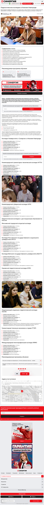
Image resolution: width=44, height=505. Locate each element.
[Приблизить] (40, 394)
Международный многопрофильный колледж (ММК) (13, 64)
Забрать (22, 441)
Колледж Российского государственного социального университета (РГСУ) (17, 57)
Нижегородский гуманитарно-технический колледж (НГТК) (14, 51)
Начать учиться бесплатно (8, 500)
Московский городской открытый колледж (11, 55)
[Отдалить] (40, 397)
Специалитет (15, 473)
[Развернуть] (40, 400)
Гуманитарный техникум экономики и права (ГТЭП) (12, 62)
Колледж (3, 473)
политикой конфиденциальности (27, 111)
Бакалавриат (8, 473)
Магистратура (21, 473)
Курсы (34, 473)
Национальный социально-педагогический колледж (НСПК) (14, 61)
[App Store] (11, 497)
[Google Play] (33, 497)
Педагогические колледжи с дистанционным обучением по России (16, 54)
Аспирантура (40, 473)
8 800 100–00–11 (7, 384)
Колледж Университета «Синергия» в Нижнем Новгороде (14, 50)
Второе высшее (29, 473)
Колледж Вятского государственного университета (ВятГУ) (14, 58)
